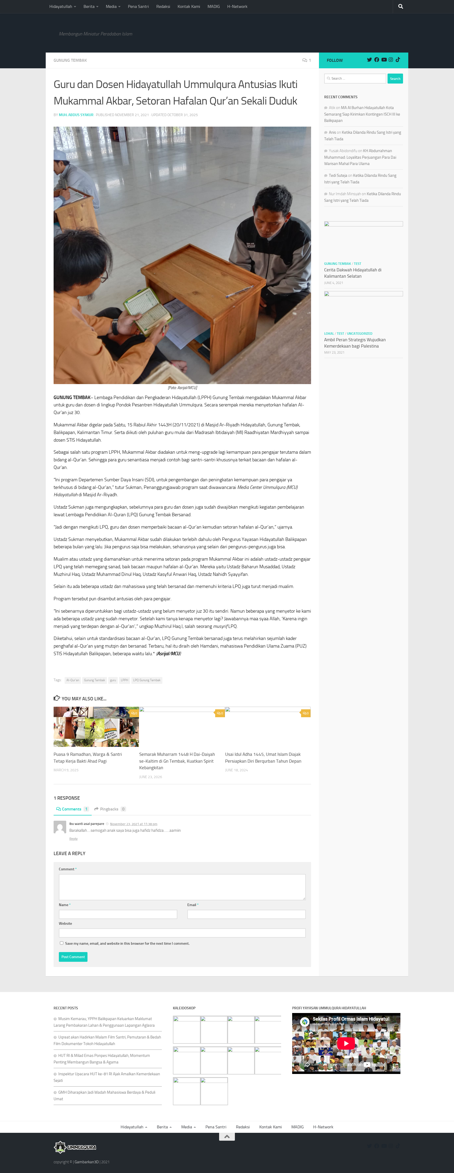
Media (111, 6)
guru (113, 680)
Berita (89, 6)
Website (65, 923)
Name (65, 905)
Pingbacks (112, 809)
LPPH (124, 680)
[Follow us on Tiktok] (397, 59)
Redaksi (163, 6)
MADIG (214, 6)
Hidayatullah (60, 6)
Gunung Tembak (70, 60)
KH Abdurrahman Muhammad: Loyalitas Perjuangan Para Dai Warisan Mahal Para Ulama (360, 157)
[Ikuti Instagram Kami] (390, 59)
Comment (68, 869)
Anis (332, 132)
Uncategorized (359, 333)
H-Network (237, 6)
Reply (73, 839)
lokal (329, 333)
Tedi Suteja (338, 175)
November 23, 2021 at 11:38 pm (133, 824)
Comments (74, 809)
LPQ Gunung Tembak (147, 680)
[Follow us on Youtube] (383, 59)
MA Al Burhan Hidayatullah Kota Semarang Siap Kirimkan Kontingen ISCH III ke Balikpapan (362, 114)
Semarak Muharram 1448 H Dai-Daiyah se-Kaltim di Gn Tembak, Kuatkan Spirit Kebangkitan (177, 761)
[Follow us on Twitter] (369, 59)
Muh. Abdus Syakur (76, 115)
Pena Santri (138, 6)
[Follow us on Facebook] (376, 59)
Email (193, 905)
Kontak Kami (189, 6)
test (357, 264)
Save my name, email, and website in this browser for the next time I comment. (127, 943)
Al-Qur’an (72, 680)
